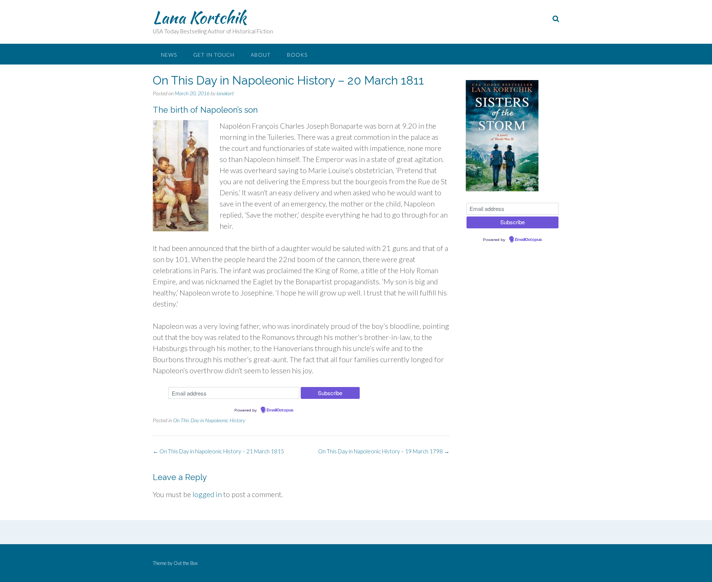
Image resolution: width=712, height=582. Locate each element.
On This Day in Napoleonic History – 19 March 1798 (383, 451)
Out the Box (186, 563)
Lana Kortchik (199, 17)
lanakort (225, 93)
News (169, 55)
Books (297, 55)
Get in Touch (213, 55)
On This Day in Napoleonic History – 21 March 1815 (218, 451)
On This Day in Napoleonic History (209, 420)
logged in (207, 494)
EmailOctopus (280, 410)
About (261, 55)
